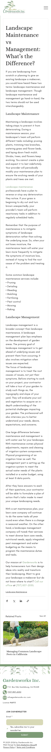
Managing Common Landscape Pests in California (24, 653)
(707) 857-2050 (14, 692)
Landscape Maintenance (16, 592)
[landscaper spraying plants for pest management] (25, 634)
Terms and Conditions (26, 747)
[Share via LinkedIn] (21, 601)
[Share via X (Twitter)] (14, 601)
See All (43, 616)
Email (9, 716)
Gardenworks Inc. (21, 680)
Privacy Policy (9, 747)
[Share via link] (27, 601)
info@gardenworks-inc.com (19, 697)
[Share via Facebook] (7, 601)
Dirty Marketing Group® (27, 745)
